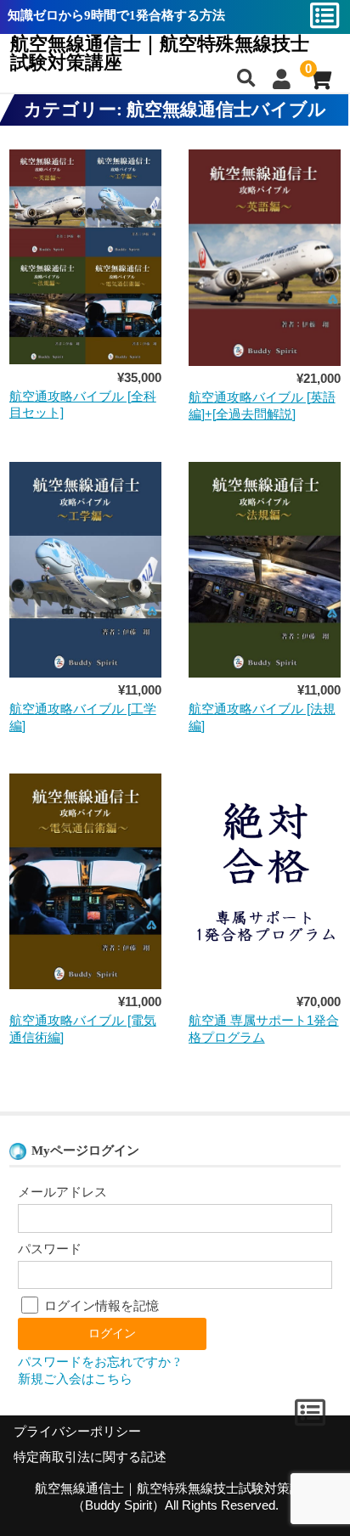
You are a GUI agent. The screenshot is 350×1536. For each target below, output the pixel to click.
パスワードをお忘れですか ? (99, 1362)
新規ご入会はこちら (75, 1379)
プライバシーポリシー (77, 1431)
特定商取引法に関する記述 (90, 1457)
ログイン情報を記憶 (100, 1306)
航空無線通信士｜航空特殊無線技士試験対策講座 (159, 53)
